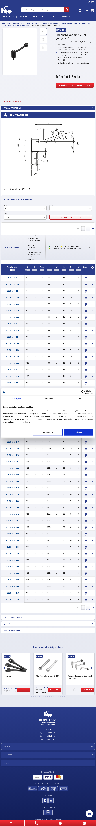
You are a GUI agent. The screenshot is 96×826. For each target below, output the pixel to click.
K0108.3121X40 (12, 475)
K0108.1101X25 (12, 337)
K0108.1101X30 (12, 343)
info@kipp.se (49, 739)
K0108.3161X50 (12, 540)
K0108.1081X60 (12, 317)
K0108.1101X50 (12, 357)
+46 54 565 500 (49, 733)
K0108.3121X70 (12, 494)
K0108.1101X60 (12, 363)
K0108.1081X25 (12, 291)
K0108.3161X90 (12, 567)
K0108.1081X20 (12, 284)
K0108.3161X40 (12, 534)
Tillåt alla (78, 432)
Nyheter (7, 746)
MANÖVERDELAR (13, 23)
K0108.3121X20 (12, 455)
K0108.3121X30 (12, 468)
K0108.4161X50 (12, 586)
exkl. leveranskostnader (72, 80)
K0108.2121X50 (12, 442)
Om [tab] (79, 399)
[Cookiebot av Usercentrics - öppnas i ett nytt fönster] (83, 392)
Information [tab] (48, 399)
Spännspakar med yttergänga (17, 26)
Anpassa (46, 432)
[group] (16, 674)
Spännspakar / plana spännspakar (75, 23)
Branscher (67, 17)
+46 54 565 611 (49, 736)
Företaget (38, 17)
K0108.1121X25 (12, 383)
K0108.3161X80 (12, 560)
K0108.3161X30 (12, 527)
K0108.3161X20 (12, 514)
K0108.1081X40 (12, 304)
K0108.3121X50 (12, 481)
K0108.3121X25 (12, 462)
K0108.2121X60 (12, 448)
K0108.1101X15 (12, 324)
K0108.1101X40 (12, 350)
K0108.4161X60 (12, 593)
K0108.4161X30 (12, 573)
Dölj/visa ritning (18, 115)
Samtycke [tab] (16, 399)
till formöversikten (13, 101)
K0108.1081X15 (12, 278)
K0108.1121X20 (12, 376)
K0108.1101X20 (12, 330)
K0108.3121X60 (12, 488)
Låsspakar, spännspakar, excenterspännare (40, 23)
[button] (31, 696)
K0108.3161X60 (12, 547)
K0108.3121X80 (12, 501)
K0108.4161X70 (12, 599)
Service (7, 763)
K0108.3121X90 (12, 508)
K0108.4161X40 (12, 580)
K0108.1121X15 (12, 370)
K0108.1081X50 (12, 311)
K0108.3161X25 (12, 521)
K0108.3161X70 (12, 553)
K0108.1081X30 (12, 297)
